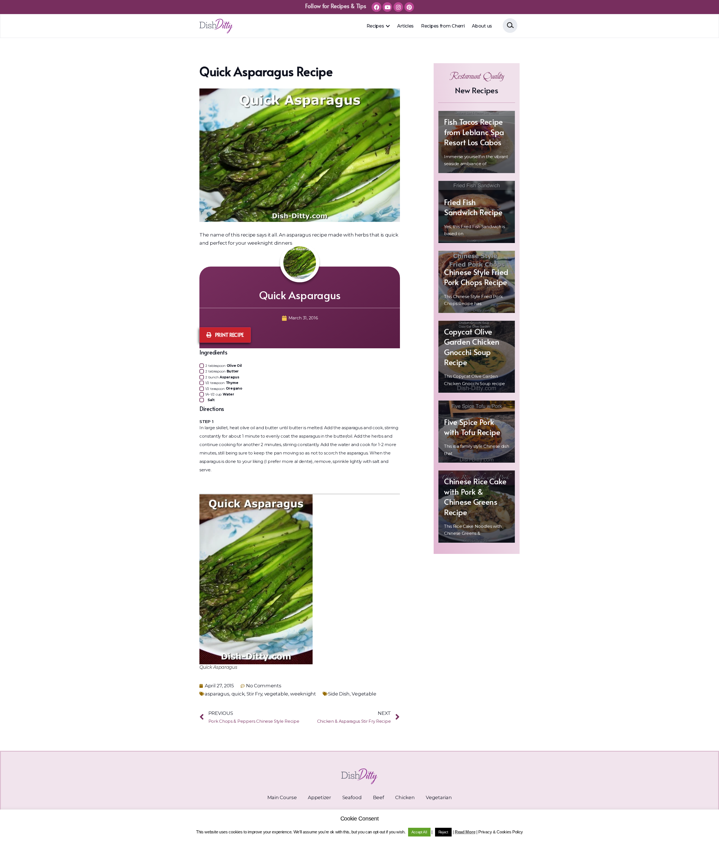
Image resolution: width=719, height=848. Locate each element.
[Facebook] (376, 7)
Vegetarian (439, 797)
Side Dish (339, 694)
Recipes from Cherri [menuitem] (443, 26)
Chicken (405, 797)
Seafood (352, 797)
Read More (465, 831)
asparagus (217, 694)
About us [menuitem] (482, 26)
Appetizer (319, 797)
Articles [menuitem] (405, 26)
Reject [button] (443, 832)
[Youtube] (387, 7)
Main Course (282, 797)
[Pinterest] (409, 7)
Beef (378, 797)
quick (238, 694)
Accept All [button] (419, 832)
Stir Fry (254, 694)
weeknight (303, 694)
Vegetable (364, 694)
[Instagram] (398, 7)
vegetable (276, 694)
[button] (387, 26)
